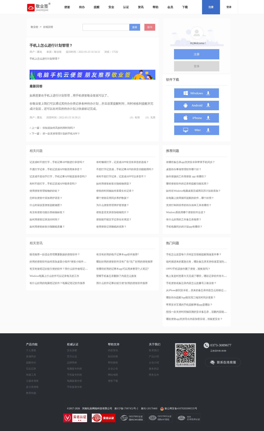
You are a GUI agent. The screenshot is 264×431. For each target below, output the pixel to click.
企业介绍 (154, 362)
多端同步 (31, 356)
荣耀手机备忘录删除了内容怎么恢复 (116, 276)
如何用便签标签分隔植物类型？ (113, 183)
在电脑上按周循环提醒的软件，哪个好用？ (190, 198)
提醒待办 (31, 362)
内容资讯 (113, 350)
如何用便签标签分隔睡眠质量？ (47, 226)
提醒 (96, 7)
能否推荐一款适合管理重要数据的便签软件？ (55, 254)
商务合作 (154, 374)
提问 (149, 27)
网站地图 (113, 374)
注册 (211, 7)
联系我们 (154, 350)
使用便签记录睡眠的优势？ (111, 226)
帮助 (155, 7)
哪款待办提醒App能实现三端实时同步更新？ (191, 297)
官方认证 (72, 356)
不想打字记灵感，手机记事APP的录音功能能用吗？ (125, 169)
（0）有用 (134, 117)
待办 (82, 7)
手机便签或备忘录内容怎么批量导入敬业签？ (191, 283)
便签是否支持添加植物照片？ (112, 212)
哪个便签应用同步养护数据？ (112, 198)
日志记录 (31, 368)
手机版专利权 (74, 374)
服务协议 (154, 368)
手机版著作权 (74, 387)
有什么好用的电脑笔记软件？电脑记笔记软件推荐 (57, 283)
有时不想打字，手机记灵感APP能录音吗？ (53, 183)
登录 (228, 7)
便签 (67, 7)
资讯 (141, 7)
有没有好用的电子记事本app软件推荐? (117, 254)
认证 (126, 7)
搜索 (134, 27)
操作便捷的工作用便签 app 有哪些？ (186, 176)
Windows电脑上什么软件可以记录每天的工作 (54, 276)
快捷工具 (31, 374)
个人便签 (31, 350)
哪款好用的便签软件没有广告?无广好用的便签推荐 (124, 261)
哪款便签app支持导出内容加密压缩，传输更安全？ (194, 319)
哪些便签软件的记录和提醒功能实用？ (187, 183)
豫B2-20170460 (149, 408)
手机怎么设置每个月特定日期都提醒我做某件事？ (193, 254)
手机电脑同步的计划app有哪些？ (184, 226)
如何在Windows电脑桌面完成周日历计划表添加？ (193, 191)
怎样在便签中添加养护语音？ (46, 198)
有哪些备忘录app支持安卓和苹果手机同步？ (190, 162)
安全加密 (72, 350)
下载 (185, 7)
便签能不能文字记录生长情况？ (113, 219)
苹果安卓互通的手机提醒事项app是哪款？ (189, 304)
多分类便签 (32, 387)
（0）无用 (149, 117)
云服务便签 (32, 381)
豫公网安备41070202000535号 (181, 408)
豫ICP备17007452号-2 (126, 408)
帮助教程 (113, 362)
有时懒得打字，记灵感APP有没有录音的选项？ (122, 162)
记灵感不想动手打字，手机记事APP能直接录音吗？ (58, 176)
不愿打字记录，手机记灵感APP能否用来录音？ (56, 169)
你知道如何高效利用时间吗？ (59, 128)
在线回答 (48, 27)
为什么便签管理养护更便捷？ (112, 205)
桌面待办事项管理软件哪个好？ (183, 169)
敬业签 (34, 27)
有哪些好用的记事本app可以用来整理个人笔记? (122, 268)
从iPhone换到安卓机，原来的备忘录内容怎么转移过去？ (197, 290)
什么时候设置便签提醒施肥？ (46, 205)
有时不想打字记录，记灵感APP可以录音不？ (121, 176)
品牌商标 (72, 362)
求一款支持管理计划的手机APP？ (61, 133)
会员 (170, 7)
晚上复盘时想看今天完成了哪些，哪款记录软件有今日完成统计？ (202, 276)
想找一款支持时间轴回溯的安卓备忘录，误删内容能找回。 (198, 312)
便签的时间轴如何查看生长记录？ (115, 191)
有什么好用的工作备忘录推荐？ (183, 219)
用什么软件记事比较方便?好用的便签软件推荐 (122, 283)
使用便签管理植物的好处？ (45, 191)
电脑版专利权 (74, 368)
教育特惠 (31, 393)
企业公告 (113, 368)
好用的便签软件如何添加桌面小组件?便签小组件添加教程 (62, 261)
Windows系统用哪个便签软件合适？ (186, 212)
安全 (111, 7)
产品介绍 (154, 356)
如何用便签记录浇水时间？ (45, 219)
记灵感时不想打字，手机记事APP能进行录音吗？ (57, 162)
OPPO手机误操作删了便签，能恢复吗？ (188, 268)
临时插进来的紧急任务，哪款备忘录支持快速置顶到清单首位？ (201, 261)
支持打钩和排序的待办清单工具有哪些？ (188, 205)
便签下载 (113, 381)
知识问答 (113, 356)
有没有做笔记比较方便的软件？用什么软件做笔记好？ (60, 268)
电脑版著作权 (74, 381)
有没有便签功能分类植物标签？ (47, 212)
